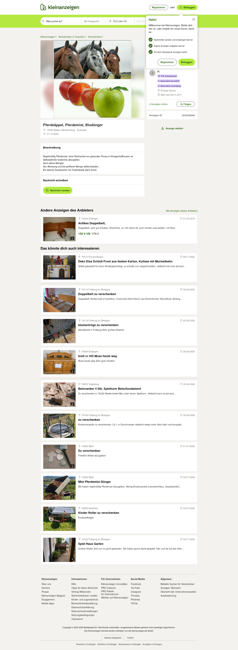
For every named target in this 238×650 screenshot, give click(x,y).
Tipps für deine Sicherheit (84, 587)
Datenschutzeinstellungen (84, 611)
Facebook (136, 584)
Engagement (48, 599)
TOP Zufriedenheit (169, 76)
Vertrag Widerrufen (81, 591)
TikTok (134, 603)
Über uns (46, 584)
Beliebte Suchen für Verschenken (178, 584)
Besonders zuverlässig (171, 86)
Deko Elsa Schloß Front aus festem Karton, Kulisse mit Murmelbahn (125, 261)
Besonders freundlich (170, 80)
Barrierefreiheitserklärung (84, 603)
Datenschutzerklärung (82, 607)
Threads (135, 595)
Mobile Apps (48, 603)
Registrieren (167, 62)
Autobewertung (168, 595)
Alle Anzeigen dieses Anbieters (182, 210)
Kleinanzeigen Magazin (53, 595)
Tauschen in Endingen (86, 644)
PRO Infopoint (108, 587)
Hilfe (73, 584)
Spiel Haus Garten (90, 544)
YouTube (135, 587)
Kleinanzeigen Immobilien (114, 584)
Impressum (77, 618)
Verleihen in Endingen (107, 644)
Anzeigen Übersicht (171, 587)
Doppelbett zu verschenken (97, 294)
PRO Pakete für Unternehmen (110, 593)
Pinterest (135, 599)
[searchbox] (63, 21)
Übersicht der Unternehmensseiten (178, 591)
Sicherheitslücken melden (84, 595)
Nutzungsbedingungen (83, 615)
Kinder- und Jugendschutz (84, 599)
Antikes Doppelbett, (92, 223)
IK (158, 71)
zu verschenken (89, 420)
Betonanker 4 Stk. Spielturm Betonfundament (109, 389)
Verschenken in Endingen (129, 644)
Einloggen (186, 62)
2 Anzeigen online (158, 104)
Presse (45, 591)
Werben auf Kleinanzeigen (114, 597)
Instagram (136, 591)
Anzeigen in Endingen (152, 644)
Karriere (46, 587)
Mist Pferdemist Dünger (94, 482)
